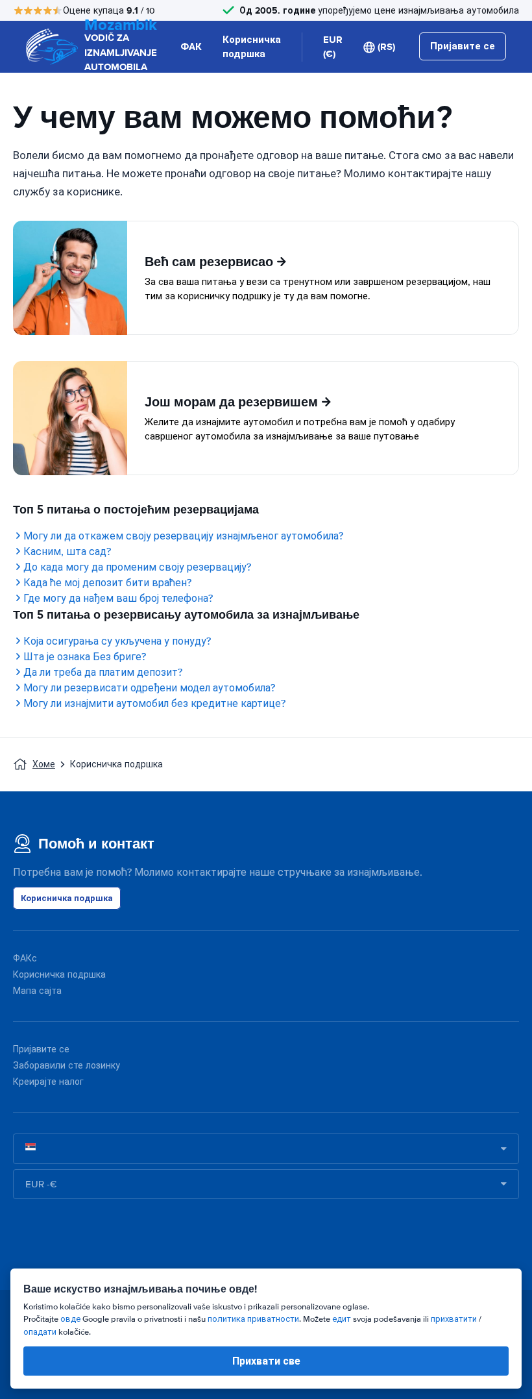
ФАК (191, 47)
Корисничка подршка (252, 47)
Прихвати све (266, 1361)
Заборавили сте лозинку (66, 1065)
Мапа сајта (37, 991)
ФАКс (25, 958)
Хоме (43, 764)
